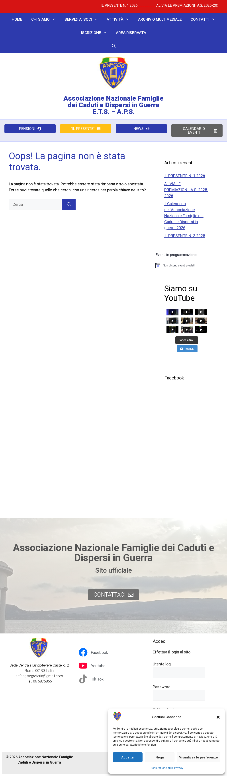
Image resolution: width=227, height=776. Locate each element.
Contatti (200, 19)
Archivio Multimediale (160, 19)
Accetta (127, 757)
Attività (115, 19)
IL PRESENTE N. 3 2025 (184, 235)
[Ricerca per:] (35, 204)
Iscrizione (91, 32)
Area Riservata (131, 32)
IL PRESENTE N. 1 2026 (102, 5)
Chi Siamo (40, 19)
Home (17, 19)
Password (161, 687)
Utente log (162, 664)
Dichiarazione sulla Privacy (166, 768)
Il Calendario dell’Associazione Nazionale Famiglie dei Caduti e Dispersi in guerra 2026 (184, 215)
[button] (218, 717)
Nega (159, 757)
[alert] (186, 265)
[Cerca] (69, 204)
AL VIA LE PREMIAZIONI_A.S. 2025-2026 (172, 5)
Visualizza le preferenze (198, 757)
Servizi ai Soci (78, 19)
